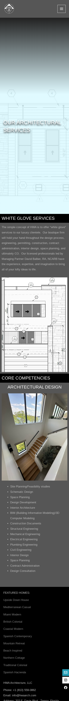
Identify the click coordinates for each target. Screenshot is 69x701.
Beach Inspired (12, 650)
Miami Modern (12, 614)
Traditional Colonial (15, 665)
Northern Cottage (14, 657)
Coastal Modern (13, 628)
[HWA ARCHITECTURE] (9, 9)
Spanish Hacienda (14, 672)
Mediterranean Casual (17, 607)
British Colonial (12, 621)
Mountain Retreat (14, 643)
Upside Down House (16, 600)
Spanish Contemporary (17, 636)
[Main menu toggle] (61, 9)
